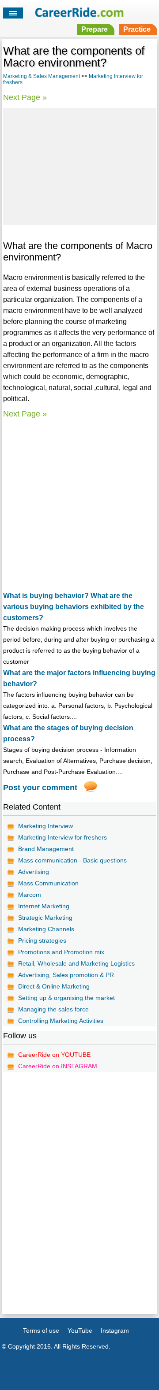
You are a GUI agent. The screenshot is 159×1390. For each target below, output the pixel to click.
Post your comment (40, 787)
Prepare (94, 29)
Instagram (115, 1330)
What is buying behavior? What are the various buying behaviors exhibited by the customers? (73, 606)
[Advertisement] (79, 165)
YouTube (80, 1330)
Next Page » (25, 97)
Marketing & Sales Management (41, 76)
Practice (137, 29)
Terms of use (41, 1330)
